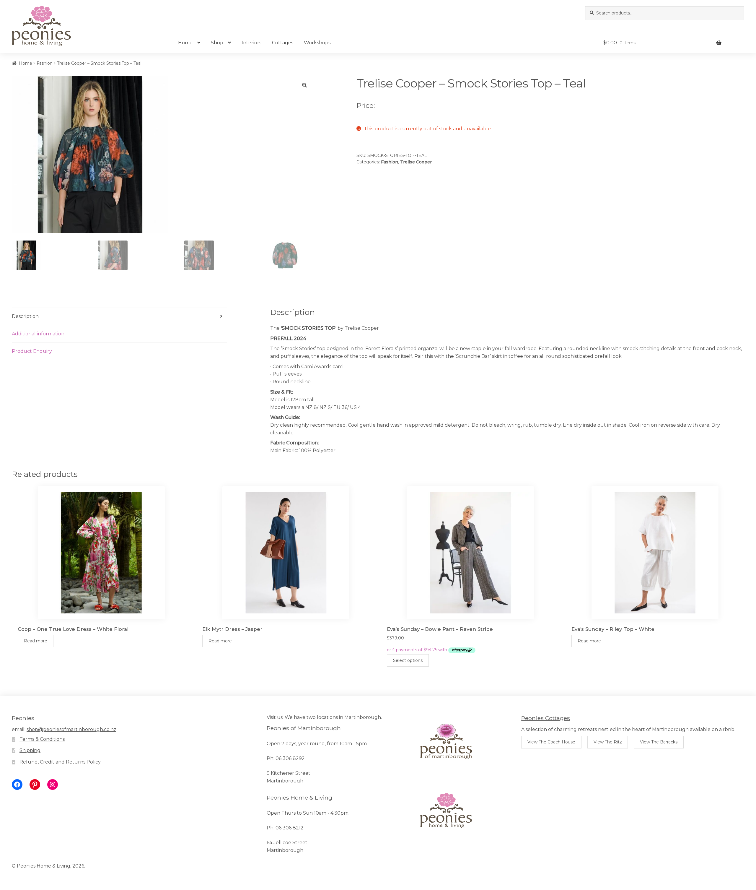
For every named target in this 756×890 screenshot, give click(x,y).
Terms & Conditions (42, 739)
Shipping (29, 750)
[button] (304, 85)
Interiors (251, 43)
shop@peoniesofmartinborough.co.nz (71, 729)
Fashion (45, 63)
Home (185, 43)
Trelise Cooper (416, 162)
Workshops (317, 43)
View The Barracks (658, 742)
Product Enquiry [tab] (32, 351)
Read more (35, 641)
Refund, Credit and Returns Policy (60, 762)
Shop (217, 43)
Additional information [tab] (38, 334)
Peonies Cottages (545, 718)
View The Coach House (551, 742)
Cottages (282, 43)
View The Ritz (608, 742)
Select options (408, 660)
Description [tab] (25, 316)
